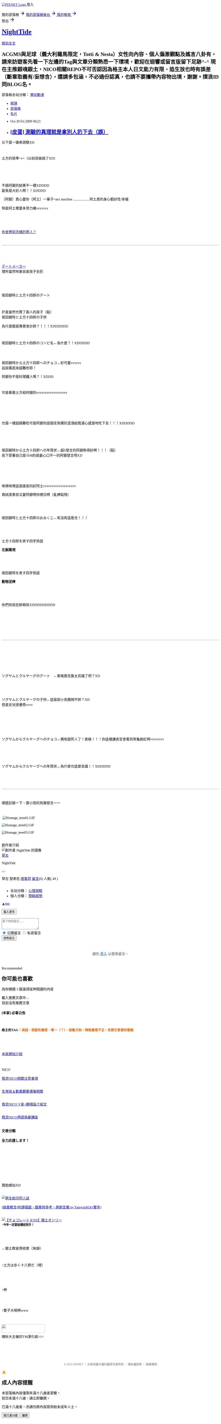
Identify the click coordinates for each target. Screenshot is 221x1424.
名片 (13, 114)
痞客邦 (26, 879)
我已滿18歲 (10, 1415)
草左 (5, 855)
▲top (5, 903)
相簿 (13, 103)
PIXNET (78, 1364)
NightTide (17, 32)
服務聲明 (151, 1364)
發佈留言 (9, 938)
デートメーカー (14, 266)
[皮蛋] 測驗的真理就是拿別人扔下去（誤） (59, 132)
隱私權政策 (135, 1364)
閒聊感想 (35, 896)
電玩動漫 (37, 95)
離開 (25, 1415)
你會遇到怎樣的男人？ (19, 232)
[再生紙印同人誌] (15, 1198)
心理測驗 (35, 891)
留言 (35, 879)
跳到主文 (9, 43)
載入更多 (9, 912)
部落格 (15, 108)
